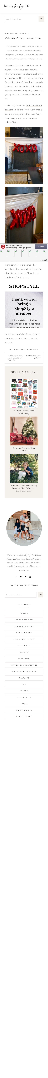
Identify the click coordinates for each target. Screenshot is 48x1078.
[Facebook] (17, 576)
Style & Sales (24, 697)
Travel (24, 704)
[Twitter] (22, 576)
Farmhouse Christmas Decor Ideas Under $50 (24, 449)
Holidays (9, 33)
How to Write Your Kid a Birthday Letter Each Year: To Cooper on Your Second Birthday (24, 488)
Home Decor (24, 659)
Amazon (24, 613)
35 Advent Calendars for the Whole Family (24, 411)
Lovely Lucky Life (17, 7)
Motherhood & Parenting (24, 665)
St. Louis (24, 691)
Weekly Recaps (24, 717)
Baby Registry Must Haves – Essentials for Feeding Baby (15, 358)
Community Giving (24, 626)
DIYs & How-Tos (24, 633)
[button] (43, 5)
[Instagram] (31, 576)
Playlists (24, 678)
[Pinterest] (26, 576)
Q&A (24, 684)
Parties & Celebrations (24, 671)
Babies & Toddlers (24, 620)
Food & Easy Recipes (24, 639)
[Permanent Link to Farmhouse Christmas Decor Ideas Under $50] (24, 430)
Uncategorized (24, 710)
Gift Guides (24, 646)
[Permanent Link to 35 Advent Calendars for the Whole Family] (24, 393)
